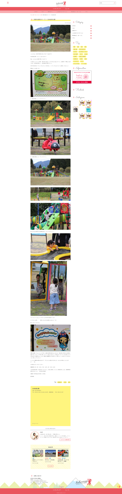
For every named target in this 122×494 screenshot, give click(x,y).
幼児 (69, 382)
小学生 (65, 382)
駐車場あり (60, 382)
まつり (82, 61)
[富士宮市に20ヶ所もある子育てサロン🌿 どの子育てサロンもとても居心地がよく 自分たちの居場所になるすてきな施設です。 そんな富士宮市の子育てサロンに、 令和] (75, 109)
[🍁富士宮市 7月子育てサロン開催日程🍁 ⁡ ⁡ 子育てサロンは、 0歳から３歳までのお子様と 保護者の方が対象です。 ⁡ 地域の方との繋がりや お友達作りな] (82, 116)
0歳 (74, 46)
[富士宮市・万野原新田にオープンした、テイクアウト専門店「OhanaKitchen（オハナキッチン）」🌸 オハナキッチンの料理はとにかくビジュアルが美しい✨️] (75, 116)
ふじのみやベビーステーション (62, 11)
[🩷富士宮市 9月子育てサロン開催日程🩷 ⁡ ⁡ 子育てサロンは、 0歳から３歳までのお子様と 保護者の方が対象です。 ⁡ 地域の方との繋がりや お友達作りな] (82, 103)
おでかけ (35, 11)
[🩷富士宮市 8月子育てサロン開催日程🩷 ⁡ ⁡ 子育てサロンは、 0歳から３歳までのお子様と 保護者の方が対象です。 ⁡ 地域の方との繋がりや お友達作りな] (88, 103)
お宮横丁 (75, 56)
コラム (86, 11)
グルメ (43, 11)
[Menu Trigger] (8, 2)
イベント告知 (84, 63)
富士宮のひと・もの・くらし (76, 11)
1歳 (78, 46)
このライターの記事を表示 (65, 439)
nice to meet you (82, 49)
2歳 (81, 46)
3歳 (85, 46)
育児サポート (50, 11)
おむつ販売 (76, 54)
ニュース (67, 8)
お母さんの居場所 (82, 56)
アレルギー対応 (76, 63)
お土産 (86, 54)
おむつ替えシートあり (83, 51)
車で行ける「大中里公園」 (50, 459)
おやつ (81, 54)
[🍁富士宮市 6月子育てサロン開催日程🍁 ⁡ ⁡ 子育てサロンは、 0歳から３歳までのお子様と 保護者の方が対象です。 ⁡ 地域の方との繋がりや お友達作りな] (88, 116)
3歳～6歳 (75, 49)
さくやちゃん (76, 61)
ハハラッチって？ (57, 8)
